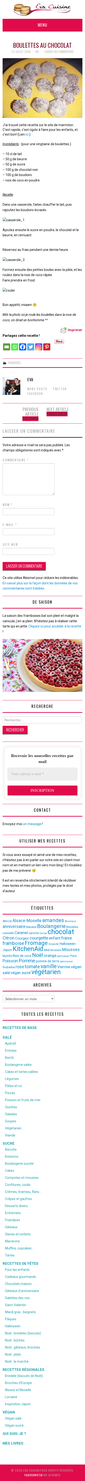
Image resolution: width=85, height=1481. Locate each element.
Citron (8, 938)
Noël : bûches (15, 1340)
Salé (7, 1037)
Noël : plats (13, 1354)
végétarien (46, 972)
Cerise (43, 933)
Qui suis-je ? (14, 1434)
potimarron (66, 961)
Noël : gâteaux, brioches (22, 1347)
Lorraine (11, 1397)
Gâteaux (11, 1227)
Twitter (60, 389)
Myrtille (7, 956)
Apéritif (10, 1043)
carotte (34, 933)
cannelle (8, 933)
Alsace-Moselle (27, 920)
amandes (53, 920)
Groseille (53, 944)
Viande (10, 1135)
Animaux (70, 921)
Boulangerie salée (18, 1065)
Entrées (11, 1050)
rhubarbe (9, 967)
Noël (37, 955)
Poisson (10, 960)
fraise (66, 937)
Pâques (10, 1319)
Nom (8, 504)
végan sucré (21, 973)
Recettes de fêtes (20, 1263)
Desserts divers (16, 1206)
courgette (39, 938)
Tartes (10, 1255)
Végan (9, 1412)
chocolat (61, 932)
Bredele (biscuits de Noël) (24, 1376)
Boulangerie (51, 926)
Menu (42, 25)
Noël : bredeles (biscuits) (23, 1333)
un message (32, 824)
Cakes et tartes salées (21, 1072)
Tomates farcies (57, 414)
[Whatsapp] (14, 344)
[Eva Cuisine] (42, 9)
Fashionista (33, 1475)
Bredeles (72, 927)
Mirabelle (55, 950)
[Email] (6, 344)
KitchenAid (28, 949)
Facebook (35, 393)
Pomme (27, 960)
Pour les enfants (17, 1270)
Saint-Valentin (15, 1305)
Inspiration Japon (18, 1404)
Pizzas (10, 1093)
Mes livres (13, 1443)
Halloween (68, 944)
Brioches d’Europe (18, 1383)
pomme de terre (47, 961)
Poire (73, 956)
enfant (54, 938)
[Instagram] (38, 344)
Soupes (10, 1121)
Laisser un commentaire (59, 51)
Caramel (21, 933)
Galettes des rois (17, 1298)
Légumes (12, 1079)
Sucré (8, 1143)
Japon (7, 950)
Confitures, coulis (17, 1185)
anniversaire (14, 926)
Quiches (11, 1107)
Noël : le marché (17, 1361)
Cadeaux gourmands (20, 1277)
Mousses (71, 949)
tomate (32, 966)
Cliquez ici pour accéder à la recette (55, 626)
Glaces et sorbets (18, 1234)
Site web (10, 544)
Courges (22, 938)
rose (20, 966)
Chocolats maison (18, 1284)
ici (27, 134)
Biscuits (11, 1149)
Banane (31, 927)
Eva (37, 51)
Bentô (9, 1058)
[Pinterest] (46, 344)
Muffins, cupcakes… (19, 1248)
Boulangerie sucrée (19, 1163)
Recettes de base (20, 1028)
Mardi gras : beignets (20, 1312)
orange (50, 955)
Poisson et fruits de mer (23, 1100)
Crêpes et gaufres (18, 1199)
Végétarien (13, 1128)
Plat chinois (30, 418)
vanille (49, 966)
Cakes (9, 1170)
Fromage (36, 943)
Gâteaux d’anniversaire (22, 1291)
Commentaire (16, 460)
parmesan (63, 956)
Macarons (12, 1241)
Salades (11, 1114)
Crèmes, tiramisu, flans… (23, 1192)
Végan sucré (14, 1425)
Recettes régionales (23, 1370)
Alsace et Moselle (18, 1390)
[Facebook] (22, 344)
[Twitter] (30, 344)
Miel (47, 950)
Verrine (63, 966)
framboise (13, 943)
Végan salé (13, 1418)
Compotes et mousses (22, 1178)
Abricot (7, 921)
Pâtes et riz (13, 1086)
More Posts (37, 389)
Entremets (13, 1213)
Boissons (11, 1156)
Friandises (14, 363)
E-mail (10, 524)
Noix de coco (22, 956)
